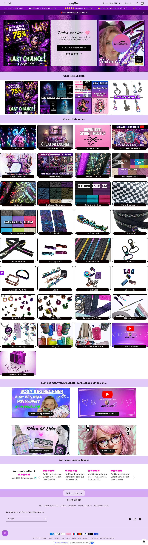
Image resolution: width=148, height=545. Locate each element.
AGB (79, 538)
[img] (24, 474)
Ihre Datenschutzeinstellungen (79, 542)
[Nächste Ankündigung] (143, 12)
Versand (85, 538)
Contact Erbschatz (68, 505)
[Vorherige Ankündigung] (4, 12)
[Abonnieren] (44, 518)
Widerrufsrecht (54, 538)
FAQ (40, 505)
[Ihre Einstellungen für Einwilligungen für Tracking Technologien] (144, 541)
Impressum (94, 538)
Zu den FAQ (106, 451)
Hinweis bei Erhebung (61, 542)
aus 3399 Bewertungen (23, 478)
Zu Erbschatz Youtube (106, 414)
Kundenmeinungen (101, 505)
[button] (4, 3)
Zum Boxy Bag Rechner (40, 414)
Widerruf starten (74, 493)
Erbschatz (42, 538)
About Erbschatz (51, 505)
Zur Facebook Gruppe (40, 451)
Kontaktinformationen (107, 538)
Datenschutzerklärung (68, 538)
